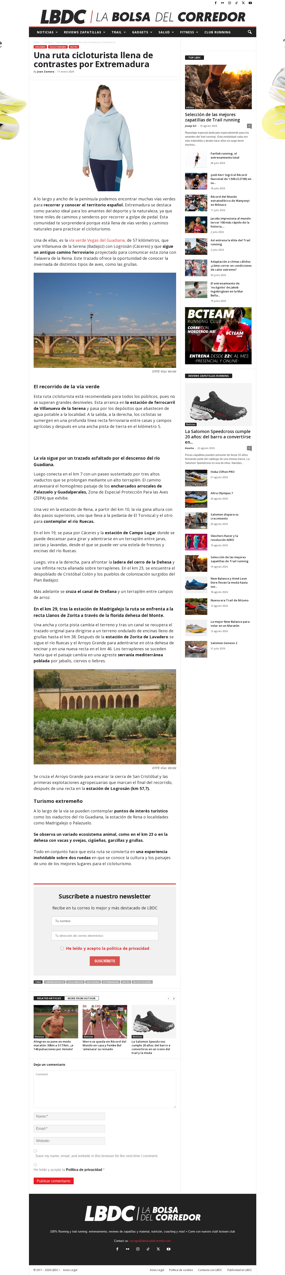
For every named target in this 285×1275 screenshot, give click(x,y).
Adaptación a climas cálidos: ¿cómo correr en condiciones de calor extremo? (231, 266)
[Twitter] (243, 3)
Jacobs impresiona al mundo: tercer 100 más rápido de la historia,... (231, 222)
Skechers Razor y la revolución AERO (224, 538)
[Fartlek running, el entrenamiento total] (196, 159)
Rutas (73, 46)
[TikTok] (236, 3)
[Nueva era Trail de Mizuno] (196, 606)
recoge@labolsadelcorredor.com (150, 1241)
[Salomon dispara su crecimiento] (196, 520)
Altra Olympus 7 (222, 493)
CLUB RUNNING (217, 32)
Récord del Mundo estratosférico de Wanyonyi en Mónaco (230, 201)
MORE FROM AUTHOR (82, 998)
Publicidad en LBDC (239, 1270)
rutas (126, 982)
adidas (190, 107)
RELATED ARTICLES (49, 998)
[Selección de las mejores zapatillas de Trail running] (218, 87)
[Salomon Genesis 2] (196, 649)
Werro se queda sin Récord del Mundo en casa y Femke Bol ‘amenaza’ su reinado (104, 1045)
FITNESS (187, 32)
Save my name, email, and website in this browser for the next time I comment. (96, 1156)
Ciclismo (47, 42)
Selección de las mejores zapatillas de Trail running (212, 117)
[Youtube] (250, 3)
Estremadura (111, 982)
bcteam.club (227, 1231)
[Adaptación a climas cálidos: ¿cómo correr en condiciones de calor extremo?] (196, 268)
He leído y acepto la (69, 1170)
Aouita (189, 448)
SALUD (164, 32)
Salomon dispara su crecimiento (224, 516)
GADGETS (140, 32)
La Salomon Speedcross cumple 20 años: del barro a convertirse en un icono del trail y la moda (151, 1047)
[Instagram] (229, 3)
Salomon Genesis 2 (224, 643)
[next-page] (174, 998)
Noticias (39, 1036)
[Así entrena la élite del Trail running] (196, 246)
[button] (249, 32)
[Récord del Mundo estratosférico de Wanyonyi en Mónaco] (196, 203)
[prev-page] (168, 998)
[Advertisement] (105, 441)
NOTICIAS (45, 32)
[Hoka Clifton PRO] (196, 478)
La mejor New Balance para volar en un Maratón (230, 624)
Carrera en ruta (54, 982)
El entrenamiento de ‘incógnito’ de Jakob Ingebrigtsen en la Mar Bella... (227, 289)
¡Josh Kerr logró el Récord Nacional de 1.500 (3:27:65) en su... (231, 179)
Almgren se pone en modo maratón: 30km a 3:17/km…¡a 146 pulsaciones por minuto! (53, 1045)
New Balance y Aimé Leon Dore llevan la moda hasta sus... (229, 582)
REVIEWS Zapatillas (82, 32)
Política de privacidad (84, 1170)
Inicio (36, 42)
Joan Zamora (45, 71)
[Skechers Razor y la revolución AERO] (196, 542)
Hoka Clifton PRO (222, 472)
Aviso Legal (157, 1270)
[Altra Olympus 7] (196, 499)
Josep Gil (190, 125)
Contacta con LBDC (210, 1270)
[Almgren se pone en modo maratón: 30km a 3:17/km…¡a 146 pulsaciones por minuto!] (56, 1021)
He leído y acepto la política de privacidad (107, 948)
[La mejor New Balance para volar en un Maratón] (196, 628)
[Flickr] (222, 3)
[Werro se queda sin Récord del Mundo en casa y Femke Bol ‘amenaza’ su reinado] (105, 1021)
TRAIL (117, 32)
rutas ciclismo (142, 982)
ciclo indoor (75, 982)
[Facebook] (215, 3)
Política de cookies (181, 1270)
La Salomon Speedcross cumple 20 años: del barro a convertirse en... (218, 437)
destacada (93, 982)
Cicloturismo (58, 46)
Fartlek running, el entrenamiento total (225, 155)
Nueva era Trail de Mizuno (229, 600)
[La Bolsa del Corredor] (142, 16)
